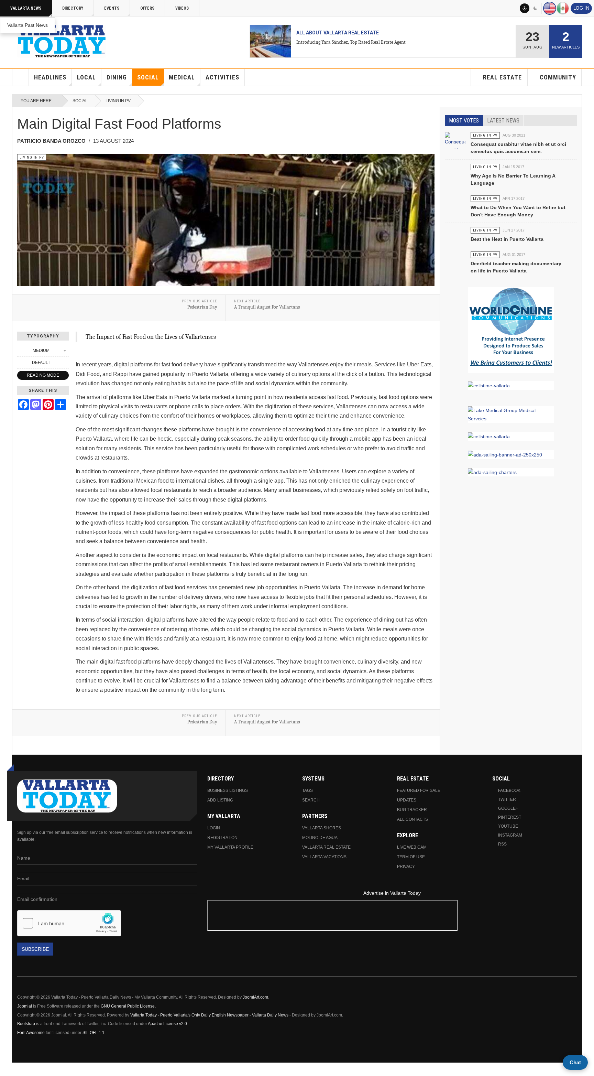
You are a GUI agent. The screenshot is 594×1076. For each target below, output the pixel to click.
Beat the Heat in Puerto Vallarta (507, 239)
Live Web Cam (412, 847)
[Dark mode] (535, 8)
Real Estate (502, 77)
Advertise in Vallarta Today (392, 893)
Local (86, 77)
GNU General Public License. (128, 1006)
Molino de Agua (320, 837)
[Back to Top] (7, 1069)
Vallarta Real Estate (326, 847)
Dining (117, 77)
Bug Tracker (412, 809)
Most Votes (464, 120)
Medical (182, 77)
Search (311, 800)
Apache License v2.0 (167, 1023)
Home (20, 77)
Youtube (508, 826)
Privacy (406, 866)
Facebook (509, 790)
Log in (581, 8)
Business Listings (227, 790)
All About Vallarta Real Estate (337, 32)
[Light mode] (524, 8)
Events (111, 8)
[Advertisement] (392, 916)
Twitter (507, 799)
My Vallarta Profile (230, 847)
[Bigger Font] (65, 350)
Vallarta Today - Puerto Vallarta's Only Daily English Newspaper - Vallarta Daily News (209, 1015)
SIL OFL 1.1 (93, 1032)
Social (148, 77)
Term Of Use (411, 856)
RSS (502, 844)
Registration (222, 837)
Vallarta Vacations (324, 856)
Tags (307, 790)
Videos (182, 8)
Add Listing (220, 800)
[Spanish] (563, 8)
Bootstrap (26, 1023)
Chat (575, 1062)
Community (558, 77)
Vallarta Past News (27, 25)
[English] (550, 8)
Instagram (510, 835)
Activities (222, 77)
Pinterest (509, 817)
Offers (147, 8)
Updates (406, 800)
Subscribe (35, 949)
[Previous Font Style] (21, 362)
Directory (72, 8)
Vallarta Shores (321, 828)
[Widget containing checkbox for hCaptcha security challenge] (69, 923)
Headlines (50, 77)
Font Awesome (31, 1032)
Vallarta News (25, 8)
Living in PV (118, 100)
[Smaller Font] (21, 350)
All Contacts (412, 819)
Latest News (503, 120)
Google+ (508, 808)
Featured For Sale (418, 790)
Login (213, 828)
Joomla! (24, 1006)
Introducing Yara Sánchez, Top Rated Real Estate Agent (351, 42)
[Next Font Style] (65, 362)
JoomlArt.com (255, 997)
